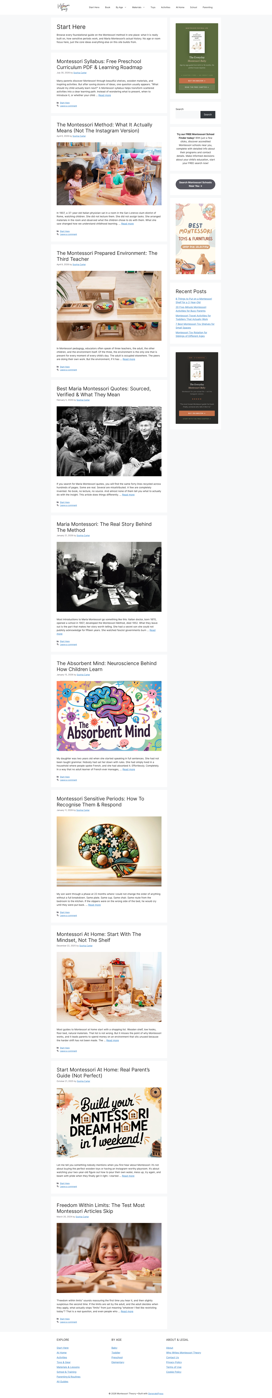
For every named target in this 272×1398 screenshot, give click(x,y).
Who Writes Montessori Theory (183, 1352)
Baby (114, 1347)
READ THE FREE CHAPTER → (197, 87)
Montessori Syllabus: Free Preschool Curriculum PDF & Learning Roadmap (99, 64)
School (193, 7)
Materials (136, 7)
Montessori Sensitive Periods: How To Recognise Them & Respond (100, 802)
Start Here (94, 7)
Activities (165, 7)
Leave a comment (68, 106)
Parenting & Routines (68, 1376)
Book (107, 7)
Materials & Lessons (68, 1367)
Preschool (117, 1357)
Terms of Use (173, 1367)
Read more (104, 95)
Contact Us (172, 1357)
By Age (119, 7)
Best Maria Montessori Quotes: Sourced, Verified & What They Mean (104, 391)
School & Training (66, 1372)
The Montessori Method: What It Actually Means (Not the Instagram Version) (104, 128)
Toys (153, 7)
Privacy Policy (174, 1362)
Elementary (117, 1362)
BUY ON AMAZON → (197, 81)
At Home (180, 7)
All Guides (62, 1381)
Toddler (115, 1352)
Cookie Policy (173, 1372)
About (169, 1347)
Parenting (207, 7)
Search (180, 109)
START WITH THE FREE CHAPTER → (197, 419)
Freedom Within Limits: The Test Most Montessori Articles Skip (101, 1208)
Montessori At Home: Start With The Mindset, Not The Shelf (99, 937)
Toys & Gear (64, 1362)
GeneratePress (155, 1393)
